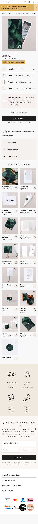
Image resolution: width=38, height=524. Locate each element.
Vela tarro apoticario (23, 309)
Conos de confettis (26, 210)
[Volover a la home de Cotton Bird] (8, 3)
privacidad (9, 464)
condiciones (17, 464)
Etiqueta (22, 334)
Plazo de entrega (13, 157)
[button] (35, 7)
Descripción (11, 142)
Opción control (12, 150)
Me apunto (19, 457)
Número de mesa (7, 285)
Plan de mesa (24, 285)
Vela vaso (5, 308)
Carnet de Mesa (7, 261)
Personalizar (19, 118)
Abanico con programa (5, 236)
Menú (22, 261)
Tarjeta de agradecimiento (6, 211)
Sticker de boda (7, 357)
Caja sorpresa (6, 334)
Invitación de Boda (7, 187)
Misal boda (23, 236)
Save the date (24, 187)
